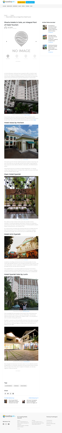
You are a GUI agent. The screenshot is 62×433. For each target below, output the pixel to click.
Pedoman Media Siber (50, 423)
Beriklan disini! (21, 2)
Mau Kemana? (30, 2)
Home (5, 15)
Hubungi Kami (49, 422)
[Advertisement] (26, 67)
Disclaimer (48, 425)
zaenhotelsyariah (26, 361)
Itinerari (27, 6)
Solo (35, 120)
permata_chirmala (26, 311)
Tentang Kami (49, 420)
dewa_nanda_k (25, 219)
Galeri (19, 6)
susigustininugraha (27, 114)
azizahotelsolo (25, 159)
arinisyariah (26, 259)
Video (31, 6)
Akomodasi (15, 6)
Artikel (23, 6)
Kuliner (4, 6)
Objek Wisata (9, 6)
